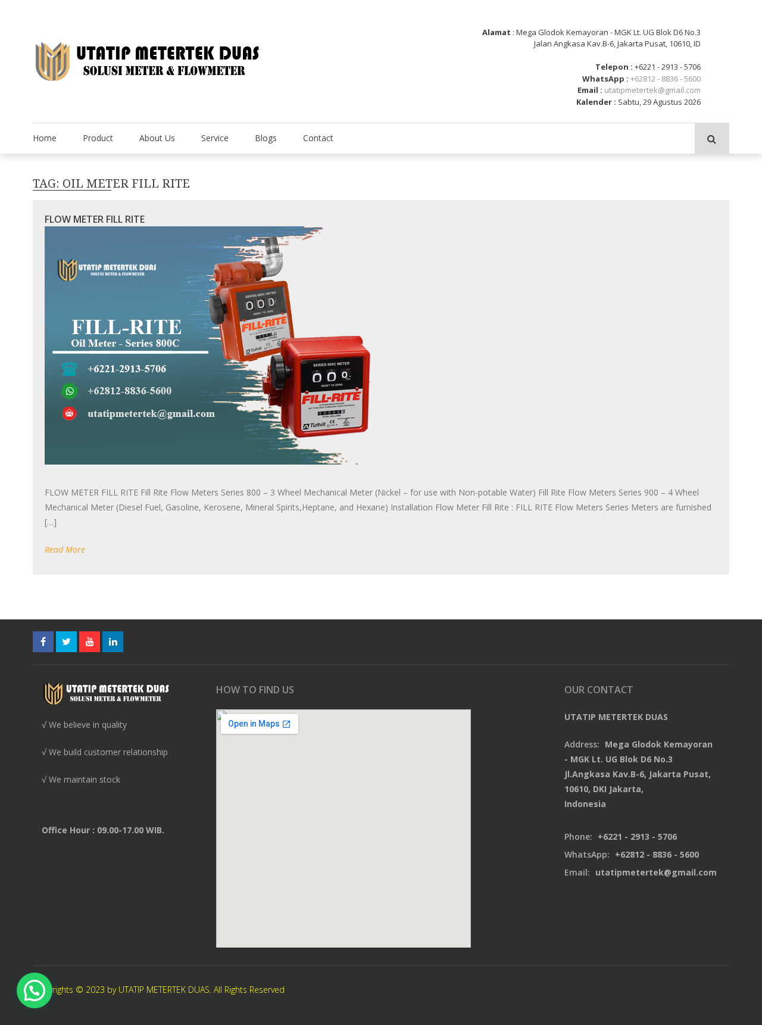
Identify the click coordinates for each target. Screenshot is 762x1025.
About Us (157, 138)
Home (45, 138)
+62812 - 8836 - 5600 (665, 78)
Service (215, 138)
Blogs (266, 138)
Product (98, 138)
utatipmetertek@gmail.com (652, 90)
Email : (589, 90)
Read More (65, 549)
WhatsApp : (605, 78)
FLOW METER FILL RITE (95, 219)
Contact (318, 138)
